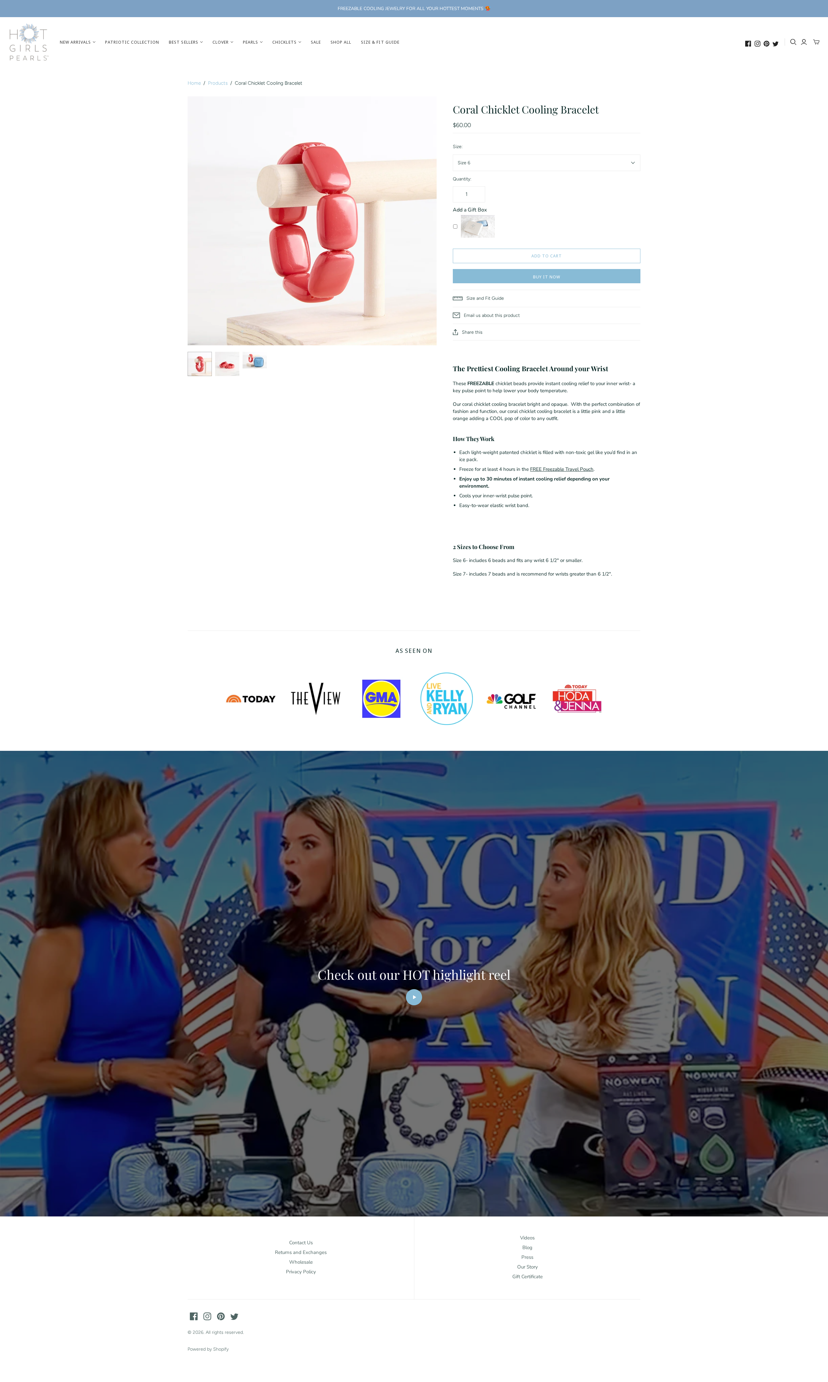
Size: (458, 146)
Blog (527, 1247)
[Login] (804, 42)
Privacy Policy (301, 1272)
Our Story (527, 1267)
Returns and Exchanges (301, 1252)
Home (194, 83)
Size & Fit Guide (380, 42)
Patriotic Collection (132, 42)
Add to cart (546, 256)
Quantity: (462, 179)
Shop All (341, 42)
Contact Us (301, 1242)
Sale (316, 42)
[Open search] (793, 42)
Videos (527, 1238)
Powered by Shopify (208, 1349)
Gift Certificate (527, 1276)
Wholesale (301, 1262)
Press (527, 1257)
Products (218, 83)
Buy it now (546, 277)
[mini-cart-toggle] (816, 42)
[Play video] (414, 997)
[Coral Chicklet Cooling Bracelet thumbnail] (200, 364)
